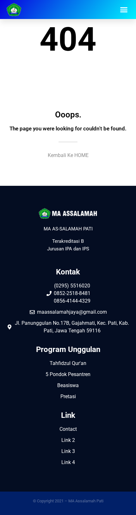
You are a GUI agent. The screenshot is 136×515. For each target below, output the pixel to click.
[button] (124, 9)
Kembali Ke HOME (68, 155)
